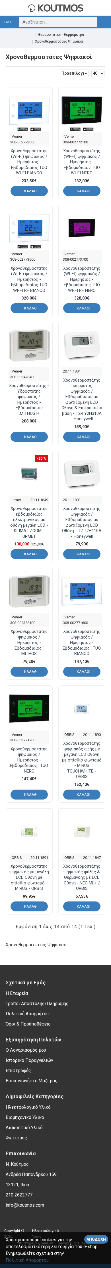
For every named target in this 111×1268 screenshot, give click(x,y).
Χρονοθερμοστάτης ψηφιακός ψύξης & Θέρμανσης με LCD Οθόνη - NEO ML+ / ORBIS (81, 877)
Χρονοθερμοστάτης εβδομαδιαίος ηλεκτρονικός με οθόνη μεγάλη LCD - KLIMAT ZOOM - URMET (29, 522)
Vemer (17, 136)
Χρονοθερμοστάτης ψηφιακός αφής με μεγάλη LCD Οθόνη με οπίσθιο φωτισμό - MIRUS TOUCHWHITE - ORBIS (82, 760)
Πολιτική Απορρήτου (27, 1260)
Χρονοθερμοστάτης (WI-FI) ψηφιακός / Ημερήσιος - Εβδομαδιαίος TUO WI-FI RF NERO (81, 279)
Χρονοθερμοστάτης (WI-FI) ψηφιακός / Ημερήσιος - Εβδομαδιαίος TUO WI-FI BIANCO (29, 161)
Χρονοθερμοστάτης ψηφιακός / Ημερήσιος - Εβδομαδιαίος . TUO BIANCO (82, 642)
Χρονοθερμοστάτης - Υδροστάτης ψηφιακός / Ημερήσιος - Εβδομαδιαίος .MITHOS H (29, 399)
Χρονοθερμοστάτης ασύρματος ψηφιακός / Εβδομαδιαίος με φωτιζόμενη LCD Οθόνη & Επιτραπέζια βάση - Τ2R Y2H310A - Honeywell (81, 400)
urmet (16, 500)
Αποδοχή (96, 1239)
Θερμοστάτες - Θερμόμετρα (61, 35)
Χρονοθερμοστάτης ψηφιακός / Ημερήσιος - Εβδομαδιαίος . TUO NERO (29, 760)
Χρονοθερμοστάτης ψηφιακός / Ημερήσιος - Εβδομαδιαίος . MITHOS (29, 642)
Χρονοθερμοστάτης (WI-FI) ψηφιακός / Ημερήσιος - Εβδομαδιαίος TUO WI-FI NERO (81, 161)
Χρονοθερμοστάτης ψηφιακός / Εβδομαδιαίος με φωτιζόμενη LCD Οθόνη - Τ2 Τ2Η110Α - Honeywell (81, 522)
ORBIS (69, 735)
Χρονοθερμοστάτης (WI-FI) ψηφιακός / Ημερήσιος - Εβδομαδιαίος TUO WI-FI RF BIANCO (29, 279)
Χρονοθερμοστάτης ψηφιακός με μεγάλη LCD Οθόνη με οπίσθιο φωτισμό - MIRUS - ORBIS (29, 877)
